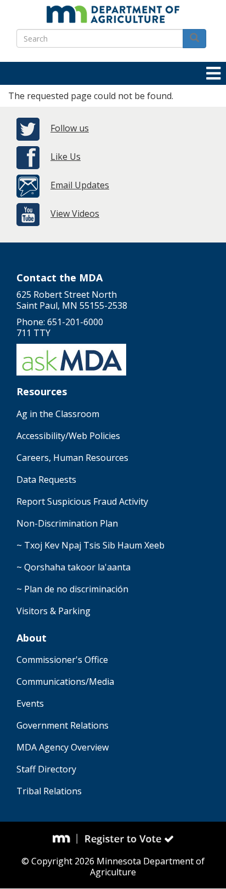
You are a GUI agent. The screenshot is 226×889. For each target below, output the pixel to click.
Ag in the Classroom (57, 414)
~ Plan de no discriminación (72, 589)
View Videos (74, 213)
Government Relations (62, 725)
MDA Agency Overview (62, 747)
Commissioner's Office (62, 660)
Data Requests (46, 480)
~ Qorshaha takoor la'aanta (73, 567)
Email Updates (79, 185)
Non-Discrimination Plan (67, 523)
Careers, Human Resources (72, 458)
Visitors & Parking (53, 611)
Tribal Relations (49, 791)
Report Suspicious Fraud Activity (82, 501)
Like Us (65, 157)
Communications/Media (65, 682)
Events (30, 703)
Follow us (69, 128)
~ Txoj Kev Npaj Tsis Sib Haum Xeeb (90, 545)
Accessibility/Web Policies (68, 436)
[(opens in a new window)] (65, 839)
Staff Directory (46, 769)
